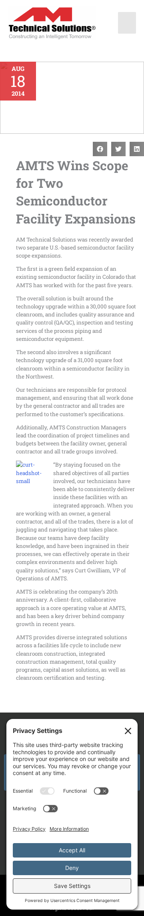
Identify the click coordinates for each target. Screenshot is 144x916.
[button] (100, 149)
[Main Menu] (127, 23)
